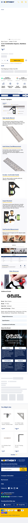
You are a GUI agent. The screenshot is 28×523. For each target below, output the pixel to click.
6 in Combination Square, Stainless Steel (7, 423)
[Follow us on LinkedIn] (12, 488)
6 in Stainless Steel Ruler (6, 446)
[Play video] (14, 281)
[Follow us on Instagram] (14, 488)
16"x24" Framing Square (19, 446)
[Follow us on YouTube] (17, 488)
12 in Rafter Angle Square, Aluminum (19, 423)
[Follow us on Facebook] (9, 488)
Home (2, 9)
